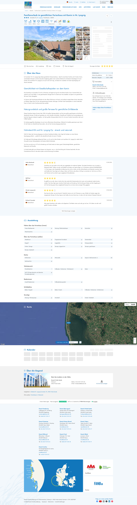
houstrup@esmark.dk (44, 427)
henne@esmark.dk (64, 427)
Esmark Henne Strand (65, 421)
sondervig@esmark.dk (44, 414)
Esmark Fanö (63, 434)
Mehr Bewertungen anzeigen (68, 211)
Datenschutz (51, 502)
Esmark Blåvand (43, 434)
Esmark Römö (84, 434)
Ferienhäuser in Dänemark (37, 395)
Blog (103, 7)
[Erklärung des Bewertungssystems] (26, 17)
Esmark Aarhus (43, 447)
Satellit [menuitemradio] (133, 304)
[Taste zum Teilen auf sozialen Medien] (107, 15)
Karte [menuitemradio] (127, 304)
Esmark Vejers (84, 421)
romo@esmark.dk (85, 439)
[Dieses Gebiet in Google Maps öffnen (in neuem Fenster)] (2, 344)
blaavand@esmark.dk (44, 439)
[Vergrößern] (134, 339)
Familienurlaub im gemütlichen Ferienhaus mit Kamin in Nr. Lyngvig (48, 10)
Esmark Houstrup (43, 421)
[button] (68, 323)
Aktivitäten (87, 7)
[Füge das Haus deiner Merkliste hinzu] (111, 15)
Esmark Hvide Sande (98, 85)
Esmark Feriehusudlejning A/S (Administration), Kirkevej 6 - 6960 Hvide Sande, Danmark (45, 499)
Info (80, 7)
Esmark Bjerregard (65, 409)
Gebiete (33, 392)
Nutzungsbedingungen (133, 344)
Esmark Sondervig (44, 409)
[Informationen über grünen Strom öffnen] (68, 22)
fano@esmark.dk (64, 439)
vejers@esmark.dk (85, 427)
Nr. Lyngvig (40, 17)
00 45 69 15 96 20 (80, 382)
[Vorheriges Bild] (26, 43)
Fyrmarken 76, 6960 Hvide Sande (49, 392)
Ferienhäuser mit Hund (70, 7)
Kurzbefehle (107, 344)
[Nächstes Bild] (111, 22)
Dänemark (57, 7)
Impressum (44, 502)
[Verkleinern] (134, 342)
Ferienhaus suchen (46, 7)
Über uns (110, 7)
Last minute (96, 7)
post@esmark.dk (43, 452)
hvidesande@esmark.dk (80, 383)
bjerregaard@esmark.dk (65, 414)
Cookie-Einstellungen (60, 502)
